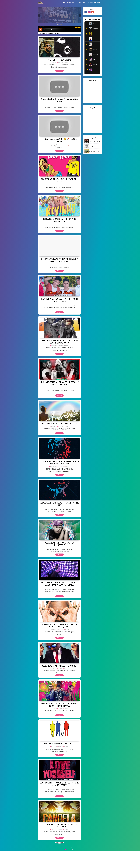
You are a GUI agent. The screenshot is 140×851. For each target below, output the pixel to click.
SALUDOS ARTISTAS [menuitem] (98, 2)
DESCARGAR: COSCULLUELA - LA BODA (94, 145)
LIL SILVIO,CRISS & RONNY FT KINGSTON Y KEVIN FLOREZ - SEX (59, 383)
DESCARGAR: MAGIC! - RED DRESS (59, 743)
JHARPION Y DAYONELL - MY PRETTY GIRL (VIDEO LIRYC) (59, 300)
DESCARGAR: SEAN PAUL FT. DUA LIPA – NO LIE (59, 504)
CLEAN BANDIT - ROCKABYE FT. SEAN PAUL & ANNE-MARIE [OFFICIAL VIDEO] (59, 584)
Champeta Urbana (66, 144)
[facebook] (85, 12)
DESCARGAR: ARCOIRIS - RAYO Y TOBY (59, 423)
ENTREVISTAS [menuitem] (90, 2)
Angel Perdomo (53, 62)
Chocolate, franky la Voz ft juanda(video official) (59, 100)
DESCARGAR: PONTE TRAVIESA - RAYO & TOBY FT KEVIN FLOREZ (59, 704)
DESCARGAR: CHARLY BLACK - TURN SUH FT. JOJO (59, 180)
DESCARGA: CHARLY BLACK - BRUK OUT (59, 666)
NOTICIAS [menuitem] (79, 2)
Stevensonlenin (54, 104)
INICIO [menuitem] (64, 2)
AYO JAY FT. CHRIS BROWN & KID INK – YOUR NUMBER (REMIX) (59, 625)
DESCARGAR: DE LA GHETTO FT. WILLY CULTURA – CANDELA (59, 825)
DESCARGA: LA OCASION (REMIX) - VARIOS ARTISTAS (94, 140)
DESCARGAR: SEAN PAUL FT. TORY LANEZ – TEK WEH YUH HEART (59, 462)
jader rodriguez (54, 304)
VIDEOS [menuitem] (84, 2)
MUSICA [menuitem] (68, 2)
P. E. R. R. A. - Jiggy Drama (59, 60)
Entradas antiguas (59, 842)
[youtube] (92, 12)
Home (68, 847)
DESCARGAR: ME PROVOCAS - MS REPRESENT (59, 544)
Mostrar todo (78, 33)
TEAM (71, 847)
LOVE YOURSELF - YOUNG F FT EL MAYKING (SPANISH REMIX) (59, 784)
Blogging (65, 849)
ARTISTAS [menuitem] (74, 2)
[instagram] (89, 12)
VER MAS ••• (59, 70)
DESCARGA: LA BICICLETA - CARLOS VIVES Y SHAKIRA (94, 150)
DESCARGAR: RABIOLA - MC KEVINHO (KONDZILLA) (59, 220)
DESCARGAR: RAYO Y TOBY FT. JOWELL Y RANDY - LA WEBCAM (59, 260)
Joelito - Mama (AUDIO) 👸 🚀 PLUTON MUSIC (59, 140)
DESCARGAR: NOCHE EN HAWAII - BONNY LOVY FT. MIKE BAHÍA (59, 341)
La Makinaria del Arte (77, 849)
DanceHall (66, 62)
